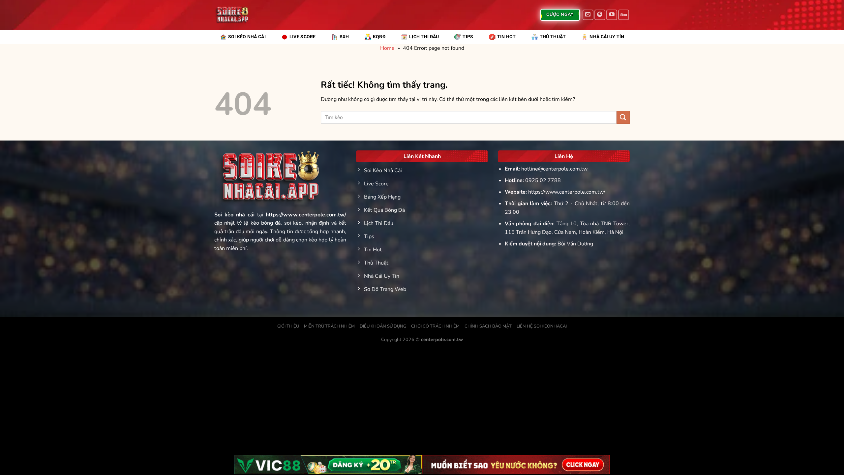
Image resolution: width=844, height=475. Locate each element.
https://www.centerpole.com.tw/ (566, 192)
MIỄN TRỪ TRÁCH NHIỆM (329, 326)
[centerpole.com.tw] (231, 15)
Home (387, 48)
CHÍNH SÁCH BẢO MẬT (488, 326)
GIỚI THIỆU (288, 326)
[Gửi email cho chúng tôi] (588, 15)
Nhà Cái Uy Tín (606, 37)
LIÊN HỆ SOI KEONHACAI (542, 326)
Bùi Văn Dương (575, 243)
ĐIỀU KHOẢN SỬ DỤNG (383, 326)
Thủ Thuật (553, 37)
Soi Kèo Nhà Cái (247, 37)
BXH (344, 37)
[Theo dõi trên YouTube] (611, 15)
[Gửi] (623, 117)
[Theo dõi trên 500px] (623, 15)
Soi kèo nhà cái (234, 214)
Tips (468, 37)
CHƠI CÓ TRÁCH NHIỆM (435, 326)
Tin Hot (506, 37)
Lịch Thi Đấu (424, 37)
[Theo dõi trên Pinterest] (599, 15)
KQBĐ (379, 37)
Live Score (302, 37)
